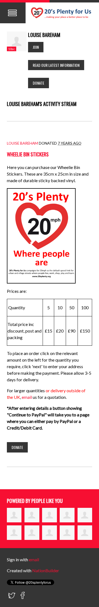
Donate (38, 83)
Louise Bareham (22, 143)
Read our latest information (56, 65)
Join (36, 47)
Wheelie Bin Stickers (28, 154)
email (27, 397)
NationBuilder (45, 570)
